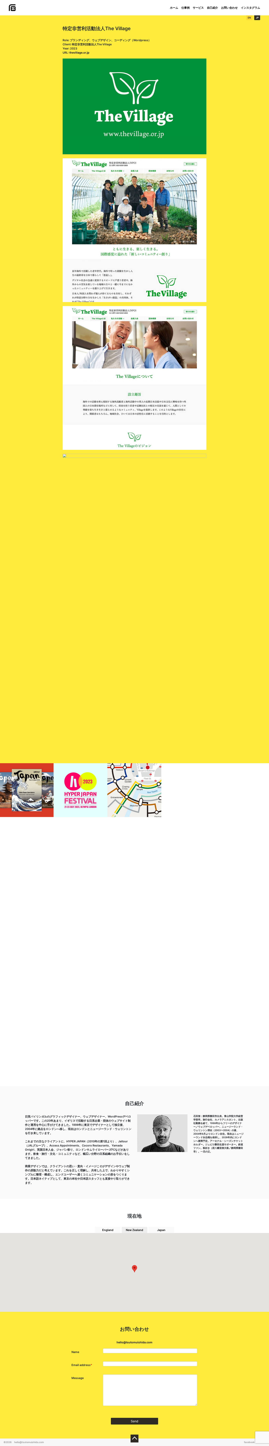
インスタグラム (250, 7)
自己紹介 (212, 7)
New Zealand (134, 1230)
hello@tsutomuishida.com (134, 1342)
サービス (198, 7)
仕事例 (185, 7)
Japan (161, 1230)
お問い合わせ (229, 7)
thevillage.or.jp (79, 52)
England (107, 1230)
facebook (249, 1442)
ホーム (174, 7)
